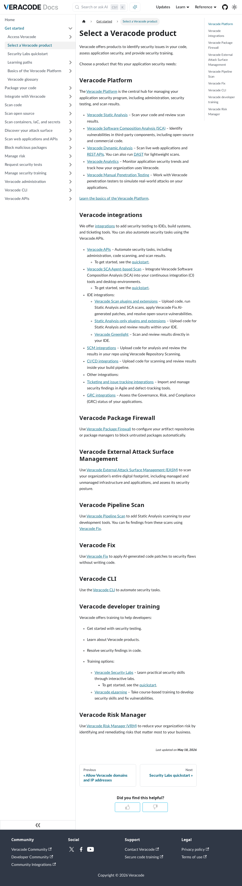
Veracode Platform (101, 91)
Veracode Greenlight (112, 334)
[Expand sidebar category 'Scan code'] (70, 105)
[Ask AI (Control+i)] (135, 7)
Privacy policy (193, 849)
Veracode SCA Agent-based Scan (114, 269)
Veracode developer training (221, 100)
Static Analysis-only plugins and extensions (130, 321)
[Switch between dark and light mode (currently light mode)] (234, 7)
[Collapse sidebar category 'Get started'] (70, 28)
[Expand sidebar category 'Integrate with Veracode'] (70, 96)
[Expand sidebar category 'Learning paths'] (70, 62)
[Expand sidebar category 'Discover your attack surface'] (70, 130)
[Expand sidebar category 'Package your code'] (70, 88)
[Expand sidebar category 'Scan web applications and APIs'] (70, 139)
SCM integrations (101, 348)
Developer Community (30, 857)
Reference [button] (203, 7)
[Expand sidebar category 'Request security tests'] (70, 164)
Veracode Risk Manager (217, 112)
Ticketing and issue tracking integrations (120, 382)
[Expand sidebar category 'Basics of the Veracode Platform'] (70, 71)
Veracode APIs (99, 249)
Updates (163, 7)
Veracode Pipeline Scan (105, 516)
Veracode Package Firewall (108, 429)
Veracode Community (29, 849)
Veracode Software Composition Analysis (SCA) (126, 128)
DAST (138, 154)
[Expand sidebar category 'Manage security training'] (70, 173)
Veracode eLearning (111, 692)
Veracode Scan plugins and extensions (126, 301)
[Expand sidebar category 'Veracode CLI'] (70, 190)
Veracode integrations (216, 33)
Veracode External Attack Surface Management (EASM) (132, 470)
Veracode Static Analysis (107, 115)
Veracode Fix (90, 529)
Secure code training (142, 857)
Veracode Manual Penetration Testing (118, 175)
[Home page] (83, 21)
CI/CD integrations (102, 361)
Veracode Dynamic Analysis (110, 148)
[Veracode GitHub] (225, 7)
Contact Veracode (140, 849)
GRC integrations (101, 395)
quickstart (140, 262)
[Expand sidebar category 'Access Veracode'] (70, 37)
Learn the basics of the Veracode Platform (113, 198)
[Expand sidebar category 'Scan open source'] (70, 113)
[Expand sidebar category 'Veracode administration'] (70, 181)
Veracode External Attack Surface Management (220, 59)
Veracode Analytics (103, 161)
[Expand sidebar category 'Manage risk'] (70, 156)
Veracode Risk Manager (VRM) (111, 726)
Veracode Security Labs (114, 672)
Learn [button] (180, 7)
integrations (105, 226)
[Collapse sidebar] (38, 825)
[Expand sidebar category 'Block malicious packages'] (70, 147)
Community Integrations (31, 865)
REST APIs (95, 154)
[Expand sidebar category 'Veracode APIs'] (70, 199)
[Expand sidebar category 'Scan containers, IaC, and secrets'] (70, 122)
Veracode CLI (104, 590)
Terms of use (192, 857)
